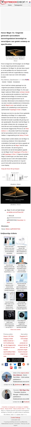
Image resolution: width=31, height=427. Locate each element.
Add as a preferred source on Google (17, 360)
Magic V (17, 145)
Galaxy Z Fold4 (23, 135)
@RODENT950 (15, 229)
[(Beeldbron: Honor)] (15, 195)
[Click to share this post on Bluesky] (15, 364)
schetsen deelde (24, 92)
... (29, 5)
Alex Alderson (17, 375)
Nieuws (2, 408)
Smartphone (16, 82)
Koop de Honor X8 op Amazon (10, 169)
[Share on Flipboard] (11, 367)
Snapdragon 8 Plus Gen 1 (21, 152)
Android (4, 82)
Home (10, 5)
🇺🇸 (26, 80)
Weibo (7, 229)
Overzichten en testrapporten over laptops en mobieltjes (15, 407)
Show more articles (15, 329)
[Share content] (2, 364)
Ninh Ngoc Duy (24, 390)
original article (25, 373)
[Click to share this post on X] (19, 364)
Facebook (26, 402)
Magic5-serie (9, 105)
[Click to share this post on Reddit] (23, 364)
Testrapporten (18, 5)
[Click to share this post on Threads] (10, 364)
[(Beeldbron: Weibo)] (15, 177)
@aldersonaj (18, 384)
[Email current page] (19, 367)
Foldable (9, 82)
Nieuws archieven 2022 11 (19, 408)
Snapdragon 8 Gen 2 (15, 110)
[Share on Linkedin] (15, 367)
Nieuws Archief (8, 408)
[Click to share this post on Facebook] (6, 364)
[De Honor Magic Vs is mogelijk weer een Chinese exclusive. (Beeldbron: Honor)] (15, 51)
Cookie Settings (15, 417)
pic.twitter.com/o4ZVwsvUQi (15, 212)
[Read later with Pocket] (28, 364)
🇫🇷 (28, 80)
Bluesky (26, 384)
